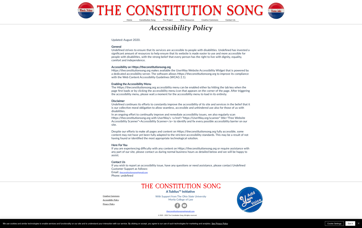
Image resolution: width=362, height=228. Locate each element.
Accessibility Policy (111, 200)
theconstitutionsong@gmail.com (134, 172)
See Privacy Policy (220, 223)
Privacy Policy (109, 204)
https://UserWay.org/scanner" (201, 117)
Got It (350, 223)
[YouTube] (184, 205)
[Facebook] (177, 205)
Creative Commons (111, 196)
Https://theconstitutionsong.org (151, 67)
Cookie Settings (334, 223)
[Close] (358, 223)
